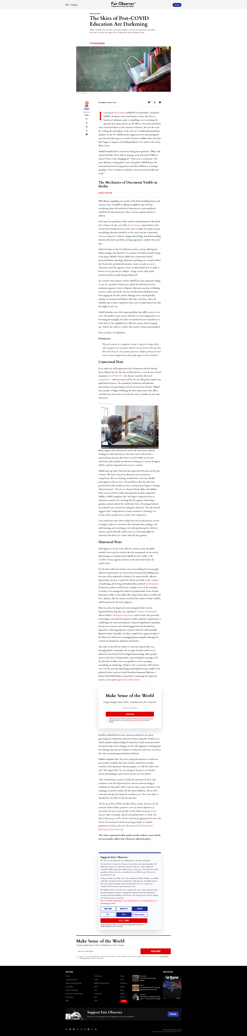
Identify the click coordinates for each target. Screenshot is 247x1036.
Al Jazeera (121, 112)
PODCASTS (143, 994)
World (67, 1001)
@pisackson (86, 112)
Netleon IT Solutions (176, 1031)
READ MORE (105, 193)
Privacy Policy (132, 720)
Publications (123, 983)
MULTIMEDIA (143, 976)
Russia (122, 976)
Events (122, 980)
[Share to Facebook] (86, 119)
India (95, 997)
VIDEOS (142, 985)
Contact (122, 997)
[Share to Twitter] (86, 122)
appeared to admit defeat (128, 679)
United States (98, 994)
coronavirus (104, 379)
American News (95, 14)
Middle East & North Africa (101, 983)
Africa (96, 987)
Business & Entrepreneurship (74, 983)
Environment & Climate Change (74, 994)
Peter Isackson (98, 43)
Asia (95, 990)
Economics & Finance (72, 980)
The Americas (98, 976)
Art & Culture (69, 987)
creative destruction (147, 611)
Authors (122, 987)
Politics (68, 976)
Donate (173, 1014)
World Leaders (70, 997)
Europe (96, 980)
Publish (122, 994)
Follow (86, 109)
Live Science (136, 225)
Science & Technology (72, 990)
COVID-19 (115, 375)
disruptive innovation (123, 615)
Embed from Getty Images (105, 403)
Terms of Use (141, 720)
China (95, 1001)
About (122, 990)
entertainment (152, 583)
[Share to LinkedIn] (86, 126)
